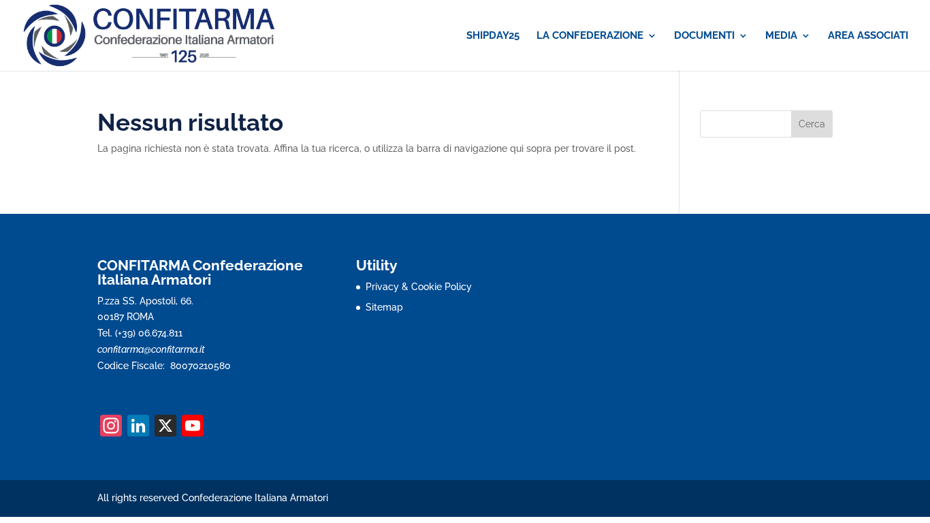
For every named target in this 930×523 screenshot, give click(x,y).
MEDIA (781, 36)
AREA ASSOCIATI (868, 36)
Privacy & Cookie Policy (419, 286)
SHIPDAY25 (492, 36)
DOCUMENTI (704, 36)
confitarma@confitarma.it (151, 349)
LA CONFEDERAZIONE (589, 36)
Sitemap (384, 307)
